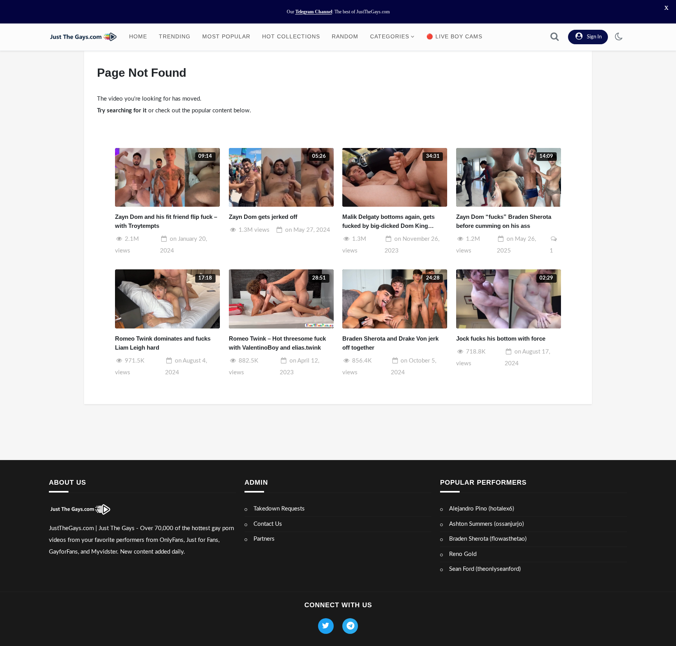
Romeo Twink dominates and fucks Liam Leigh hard (162, 343)
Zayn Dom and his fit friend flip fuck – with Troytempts (166, 221)
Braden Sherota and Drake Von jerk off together (390, 343)
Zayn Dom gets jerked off (263, 216)
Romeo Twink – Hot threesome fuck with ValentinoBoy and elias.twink (277, 343)
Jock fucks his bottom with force (500, 338)
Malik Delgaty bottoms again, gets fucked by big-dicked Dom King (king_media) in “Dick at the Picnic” (390, 221)
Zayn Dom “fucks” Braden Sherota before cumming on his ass (503, 221)
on (307, 230)
